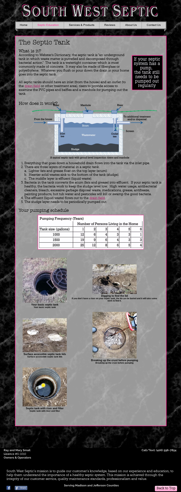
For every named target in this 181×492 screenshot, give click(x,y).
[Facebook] (8, 488)
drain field (97, 198)
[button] (81, 25)
